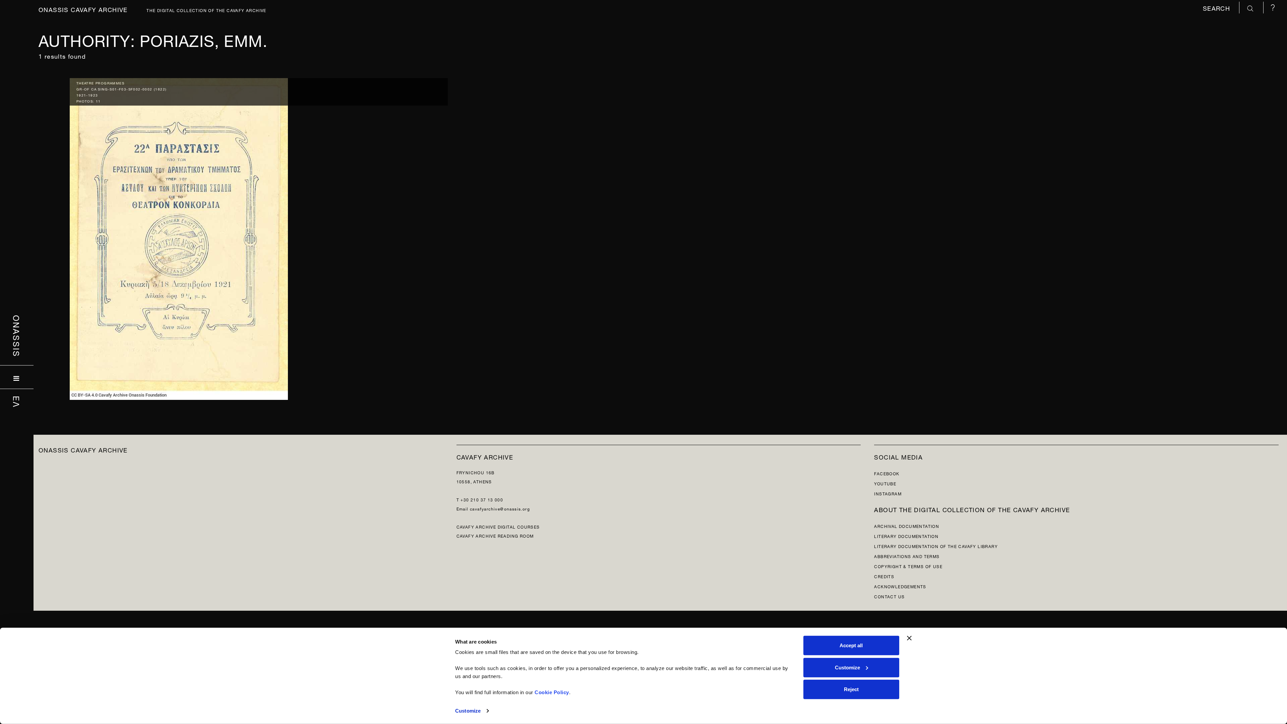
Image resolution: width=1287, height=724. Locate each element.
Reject (851, 689)
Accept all (851, 645)
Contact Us (889, 596)
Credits (884, 576)
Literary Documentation (906, 536)
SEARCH (1217, 7)
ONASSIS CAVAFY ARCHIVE (83, 449)
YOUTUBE (885, 483)
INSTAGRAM (888, 493)
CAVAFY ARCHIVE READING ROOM (495, 535)
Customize (468, 711)
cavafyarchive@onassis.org (500, 508)
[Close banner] (909, 638)
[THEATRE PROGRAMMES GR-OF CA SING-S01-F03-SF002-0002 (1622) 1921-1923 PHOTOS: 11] (179, 237)
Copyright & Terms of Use (908, 566)
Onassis (16, 336)
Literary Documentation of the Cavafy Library (936, 546)
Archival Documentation (906, 526)
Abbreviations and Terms (906, 556)
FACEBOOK (886, 473)
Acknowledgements (900, 586)
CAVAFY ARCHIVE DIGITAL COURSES (498, 526)
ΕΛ (16, 402)
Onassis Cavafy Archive (83, 8)
